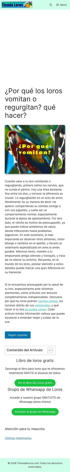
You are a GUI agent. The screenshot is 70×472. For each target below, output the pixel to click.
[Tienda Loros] (17, 5)
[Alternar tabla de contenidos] (48, 350)
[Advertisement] (35, 50)
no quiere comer (35, 309)
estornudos (42, 305)
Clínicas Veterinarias (18, 438)
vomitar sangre (48, 301)
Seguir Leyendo (17, 335)
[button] (51, 5)
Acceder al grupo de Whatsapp (35, 411)
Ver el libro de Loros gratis (35, 382)
